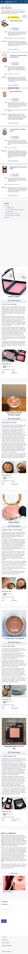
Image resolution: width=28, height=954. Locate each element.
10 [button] (23, 893)
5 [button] (13, 893)
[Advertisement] (14, 233)
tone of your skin (5, 851)
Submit (4, 921)
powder (9, 770)
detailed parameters (13, 49)
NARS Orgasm (10, 207)
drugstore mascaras (15, 866)
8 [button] (19, 893)
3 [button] (8, 893)
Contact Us (5, 940)
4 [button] (10, 893)
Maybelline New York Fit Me (13, 215)
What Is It (7, 217)
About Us (4, 937)
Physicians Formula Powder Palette (15, 209)
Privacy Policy (5, 942)
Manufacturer (9, 366)
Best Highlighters (7, 891)
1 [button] (4, 893)
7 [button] (17, 893)
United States (7, 951)
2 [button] (6, 893)
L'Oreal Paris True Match (13, 213)
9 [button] (21, 893)
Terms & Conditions (7, 945)
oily (7, 866)
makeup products (21, 864)
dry (3, 866)
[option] (14, 884)
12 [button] (15, 895)
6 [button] (15, 893)
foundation (4, 770)
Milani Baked (10, 211)
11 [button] (13, 895)
